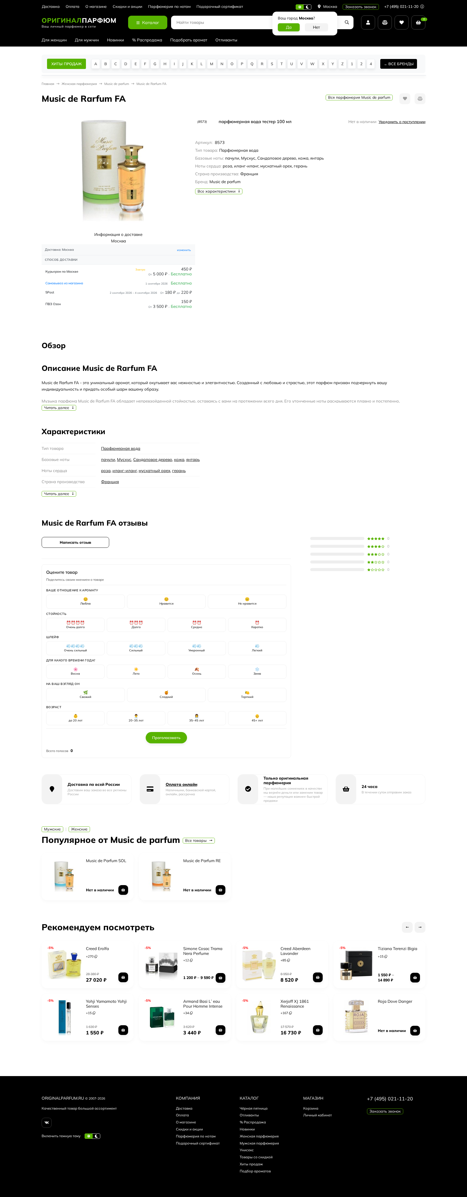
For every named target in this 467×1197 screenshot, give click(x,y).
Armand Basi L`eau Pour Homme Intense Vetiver (202, 1006)
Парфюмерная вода (120, 448)
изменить (184, 250)
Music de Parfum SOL (106, 860)
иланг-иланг (124, 470)
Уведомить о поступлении (402, 121)
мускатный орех (154, 470)
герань (179, 470)
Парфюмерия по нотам (169, 6)
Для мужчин (87, 39)
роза (106, 470)
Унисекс (247, 1150)
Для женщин (54, 39)
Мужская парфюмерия (259, 1143)
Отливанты (226, 39)
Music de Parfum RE (202, 860)
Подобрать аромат (188, 39)
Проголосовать (166, 737)
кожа (179, 459)
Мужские (52, 829)
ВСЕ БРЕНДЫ (400, 63)
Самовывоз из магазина (64, 283)
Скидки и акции (127, 6)
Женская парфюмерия (259, 1136)
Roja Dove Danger (395, 1001)
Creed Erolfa (97, 948)
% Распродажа (147, 39)
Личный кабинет (317, 1115)
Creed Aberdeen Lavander (296, 951)
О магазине (96, 6)
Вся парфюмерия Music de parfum (359, 97)
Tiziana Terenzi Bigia (397, 948)
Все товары (196, 840)
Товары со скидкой (256, 1157)
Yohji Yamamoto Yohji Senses (106, 1004)
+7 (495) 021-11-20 (401, 6)
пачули (108, 459)
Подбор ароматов (255, 1171)
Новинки (115, 39)
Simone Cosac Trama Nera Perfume (202, 951)
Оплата (72, 6)
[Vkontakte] (47, 1123)
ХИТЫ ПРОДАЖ (66, 63)
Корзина (310, 1108)
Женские (79, 829)
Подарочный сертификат (219, 6)
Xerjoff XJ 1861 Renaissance (295, 1004)
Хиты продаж (251, 1164)
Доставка (51, 6)
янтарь (193, 459)
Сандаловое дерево (152, 459)
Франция (110, 481)
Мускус (124, 459)
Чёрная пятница (254, 1108)
